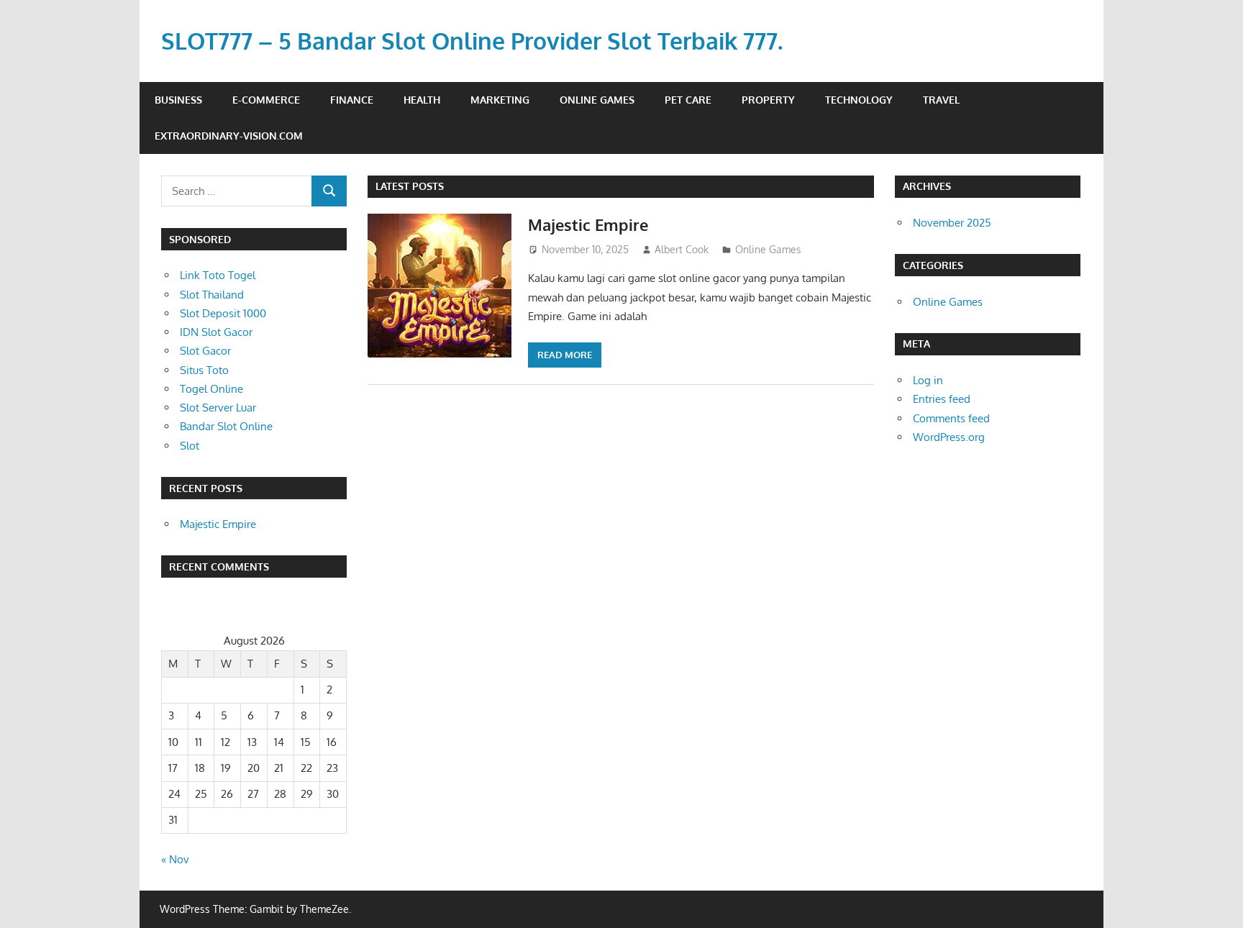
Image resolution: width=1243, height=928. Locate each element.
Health (422, 100)
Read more (564, 354)
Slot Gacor (205, 351)
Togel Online (211, 389)
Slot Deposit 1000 (223, 313)
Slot (189, 445)
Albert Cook (682, 249)
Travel (941, 100)
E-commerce (266, 100)
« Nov (175, 859)
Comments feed (951, 418)
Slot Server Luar (218, 407)
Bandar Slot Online (226, 426)
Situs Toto (204, 370)
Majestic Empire (588, 224)
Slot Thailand (212, 294)
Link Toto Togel (217, 275)
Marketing (499, 100)
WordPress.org (949, 437)
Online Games (597, 100)
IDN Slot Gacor (216, 332)
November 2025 (952, 222)
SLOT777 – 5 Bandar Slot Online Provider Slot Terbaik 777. (472, 40)
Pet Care (688, 100)
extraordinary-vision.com (229, 135)
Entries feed (941, 399)
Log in (928, 380)
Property (768, 100)
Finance (351, 100)
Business (178, 100)
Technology (859, 100)
